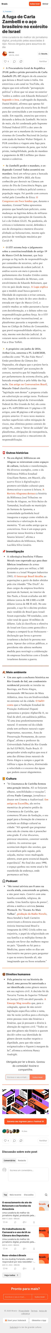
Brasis (11, 52)
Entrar (45, 4)
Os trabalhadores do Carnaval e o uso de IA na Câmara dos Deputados (16, 1232)
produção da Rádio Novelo (32, 914)
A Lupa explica (39, 287)
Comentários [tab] (9, 1160)
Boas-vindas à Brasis (14, 1255)
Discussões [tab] (28, 1195)
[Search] (46, 1195)
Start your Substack (16, 1320)
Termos (34, 1310)
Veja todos (9, 1275)
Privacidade (24, 1310)
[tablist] (14, 1160)
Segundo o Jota (10, 100)
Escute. (44, 54)
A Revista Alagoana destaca (25, 491)
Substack (14, 1327)
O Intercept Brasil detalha (28, 576)
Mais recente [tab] (15, 1195)
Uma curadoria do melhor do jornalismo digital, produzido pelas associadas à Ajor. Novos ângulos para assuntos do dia (18, 1214)
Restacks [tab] (22, 1160)
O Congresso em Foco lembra (20, 199)
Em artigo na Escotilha (27, 801)
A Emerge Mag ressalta (26, 1001)
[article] (25, 1212)
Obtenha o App (39, 1320)
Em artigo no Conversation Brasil (28, 384)
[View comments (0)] (14, 61)
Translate (8, 11)
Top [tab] (5, 1195)
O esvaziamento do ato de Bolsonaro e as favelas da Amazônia (17, 1205)
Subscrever (35, 4)
